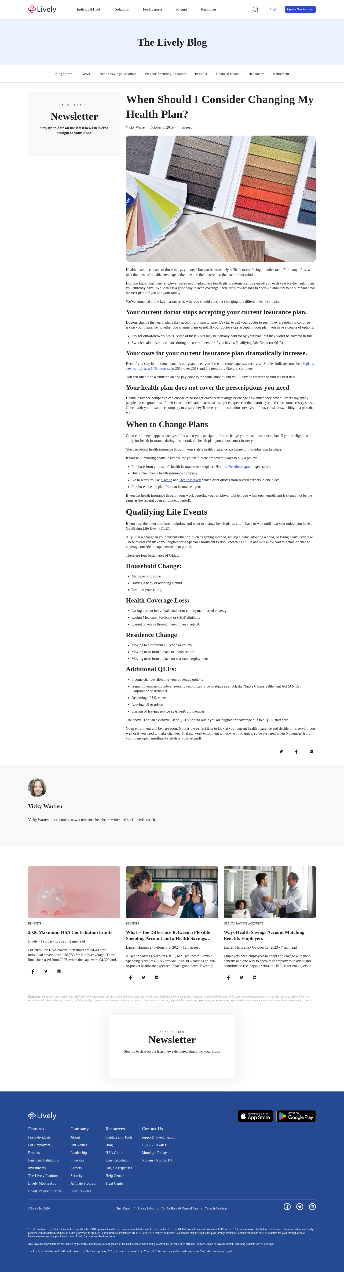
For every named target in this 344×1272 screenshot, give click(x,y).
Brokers (34, 1153)
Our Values (78, 1145)
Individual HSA (89, 9)
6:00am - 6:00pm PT (157, 1160)
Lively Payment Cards (44, 1191)
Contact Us (152, 1128)
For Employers (39, 1145)
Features (36, 1128)
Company (79, 1128)
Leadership (78, 1153)
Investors (77, 1160)
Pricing (181, 9)
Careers (76, 1168)
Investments (37, 1168)
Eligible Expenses (119, 1168)
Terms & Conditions (216, 1208)
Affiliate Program (83, 1183)
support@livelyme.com (159, 1137)
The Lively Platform (43, 1176)
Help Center (115, 1176)
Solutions (122, 9)
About (75, 1137)
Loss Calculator (117, 1160)
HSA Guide (114, 1153)
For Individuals (39, 1137)
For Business (152, 9)
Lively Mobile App (42, 1183)
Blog (109, 1145)
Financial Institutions (43, 1160)
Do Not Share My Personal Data (179, 1208)
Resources (208, 9)
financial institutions (120, 1233)
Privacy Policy (146, 1208)
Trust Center (115, 1183)
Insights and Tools (119, 1137)
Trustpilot (149, 1170)
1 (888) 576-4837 (155, 1145)
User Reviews (80, 1191)
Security (76, 1176)
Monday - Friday (154, 1153)
